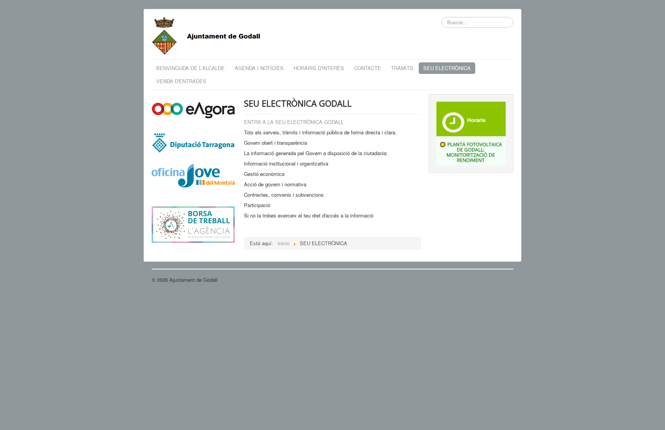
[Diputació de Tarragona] (193, 142)
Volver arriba (499, 279)
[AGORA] (193, 109)
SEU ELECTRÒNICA (447, 68)
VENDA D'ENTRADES (181, 81)
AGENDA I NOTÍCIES (259, 68)
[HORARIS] (471, 118)
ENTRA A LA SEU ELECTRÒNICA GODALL (294, 121)
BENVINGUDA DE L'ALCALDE (190, 68)
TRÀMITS (402, 68)
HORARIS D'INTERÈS (319, 68)
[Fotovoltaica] (471, 150)
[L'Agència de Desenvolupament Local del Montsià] (193, 224)
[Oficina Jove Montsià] (193, 180)
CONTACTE (367, 68)
